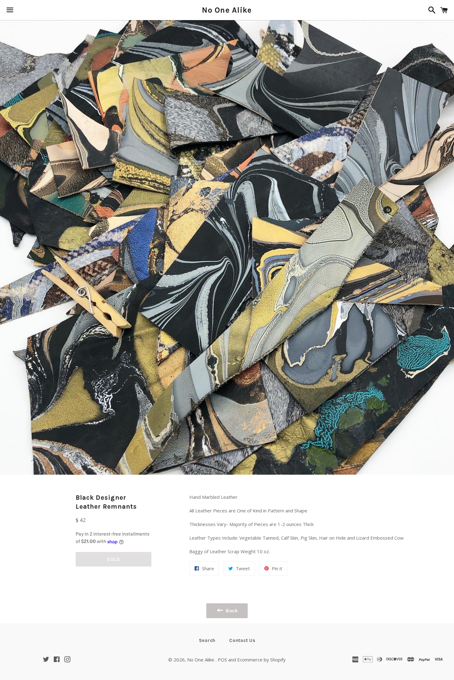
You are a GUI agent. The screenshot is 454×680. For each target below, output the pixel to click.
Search (207, 640)
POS (222, 659)
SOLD (113, 559)
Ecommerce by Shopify (261, 659)
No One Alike (227, 10)
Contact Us (242, 640)
